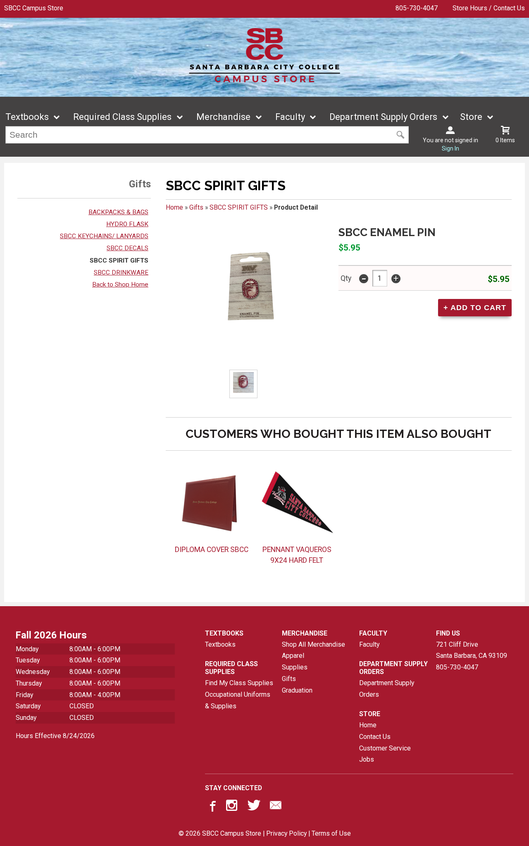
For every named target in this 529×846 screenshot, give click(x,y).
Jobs (366, 759)
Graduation (297, 690)
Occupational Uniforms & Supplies (237, 700)
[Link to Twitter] (254, 807)
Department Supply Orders (383, 117)
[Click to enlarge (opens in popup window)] (243, 384)
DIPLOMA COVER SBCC (211, 549)
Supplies (294, 667)
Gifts (196, 207)
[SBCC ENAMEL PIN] (247, 288)
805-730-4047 (417, 8)
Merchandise (223, 117)
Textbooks (27, 117)
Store (471, 117)
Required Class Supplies (122, 117)
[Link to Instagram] (232, 807)
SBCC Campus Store (33, 8)
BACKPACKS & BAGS (118, 212)
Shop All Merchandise (313, 644)
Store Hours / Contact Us (489, 8)
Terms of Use (331, 833)
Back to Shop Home (120, 284)
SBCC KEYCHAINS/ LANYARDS (104, 236)
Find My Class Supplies (239, 683)
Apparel (293, 656)
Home (174, 207)
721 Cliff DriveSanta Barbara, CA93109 (471, 650)
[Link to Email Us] (275, 807)
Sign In (450, 148)
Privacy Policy (286, 833)
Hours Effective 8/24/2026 (55, 736)
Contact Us (375, 737)
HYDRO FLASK (127, 224)
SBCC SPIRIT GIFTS (119, 260)
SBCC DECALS (127, 248)
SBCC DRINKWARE (121, 272)
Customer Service (385, 748)
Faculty (290, 117)
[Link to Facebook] (211, 807)
